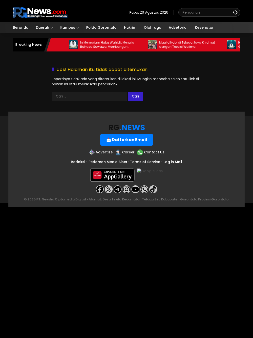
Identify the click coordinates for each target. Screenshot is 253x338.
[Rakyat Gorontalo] (40, 12)
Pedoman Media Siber (107, 161)
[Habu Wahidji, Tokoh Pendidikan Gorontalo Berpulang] (227, 44)
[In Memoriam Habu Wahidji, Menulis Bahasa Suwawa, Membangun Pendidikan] (69, 44)
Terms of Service (145, 161)
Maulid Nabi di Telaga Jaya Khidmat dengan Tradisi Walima (183, 45)
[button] (235, 12)
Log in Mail (173, 161)
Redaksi (78, 161)
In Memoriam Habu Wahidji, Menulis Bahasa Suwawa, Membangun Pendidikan (103, 45)
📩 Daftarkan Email (126, 140)
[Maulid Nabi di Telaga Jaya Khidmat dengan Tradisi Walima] (148, 44)
